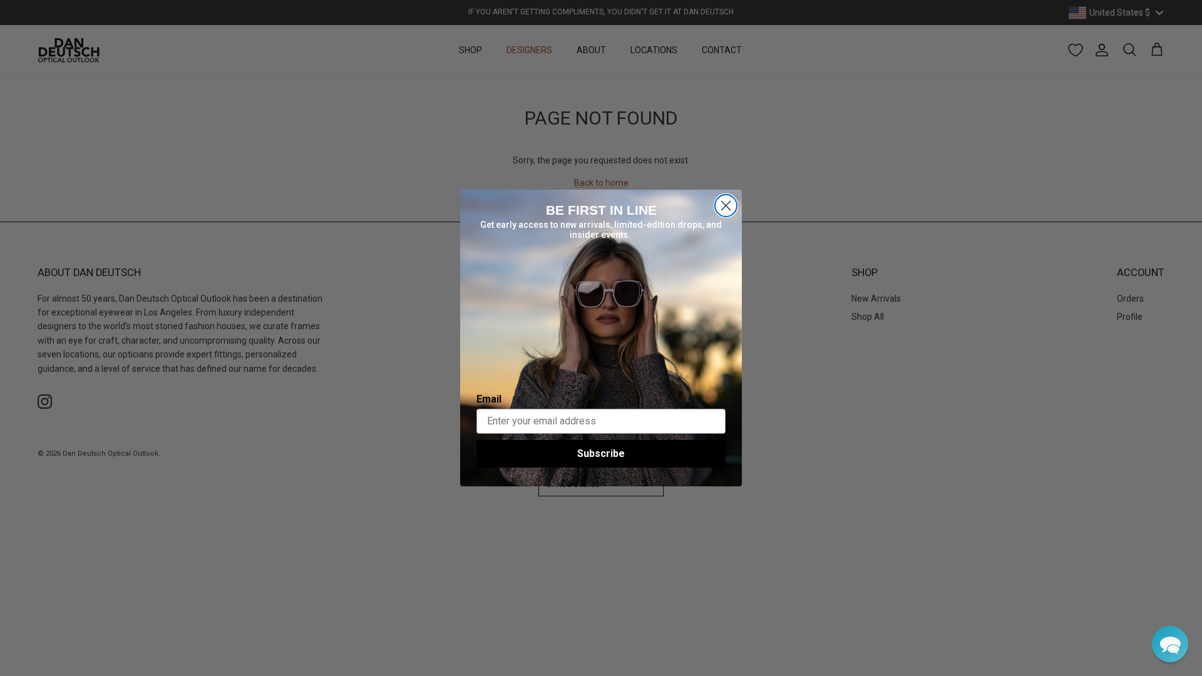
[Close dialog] (726, 206)
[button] (1170, 644)
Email (488, 399)
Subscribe (601, 453)
